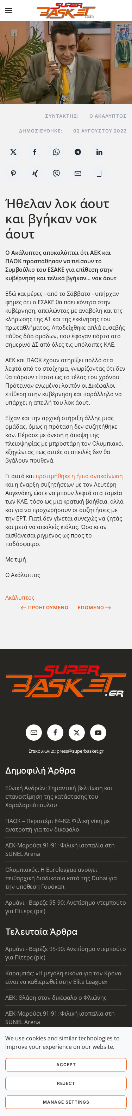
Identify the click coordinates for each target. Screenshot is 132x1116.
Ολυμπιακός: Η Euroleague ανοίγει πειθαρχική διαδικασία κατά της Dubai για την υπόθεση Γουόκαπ (61, 878)
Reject (66, 1083)
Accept (66, 1064)
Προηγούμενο (48, 607)
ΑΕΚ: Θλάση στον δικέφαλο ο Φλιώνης (56, 998)
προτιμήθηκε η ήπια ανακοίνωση (79, 476)
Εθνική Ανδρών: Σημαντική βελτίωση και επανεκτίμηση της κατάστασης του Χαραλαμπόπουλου (58, 796)
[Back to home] (66, 10)
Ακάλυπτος (19, 597)
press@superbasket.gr (80, 751)
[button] (8, 10)
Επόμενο (91, 607)
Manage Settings (66, 1102)
